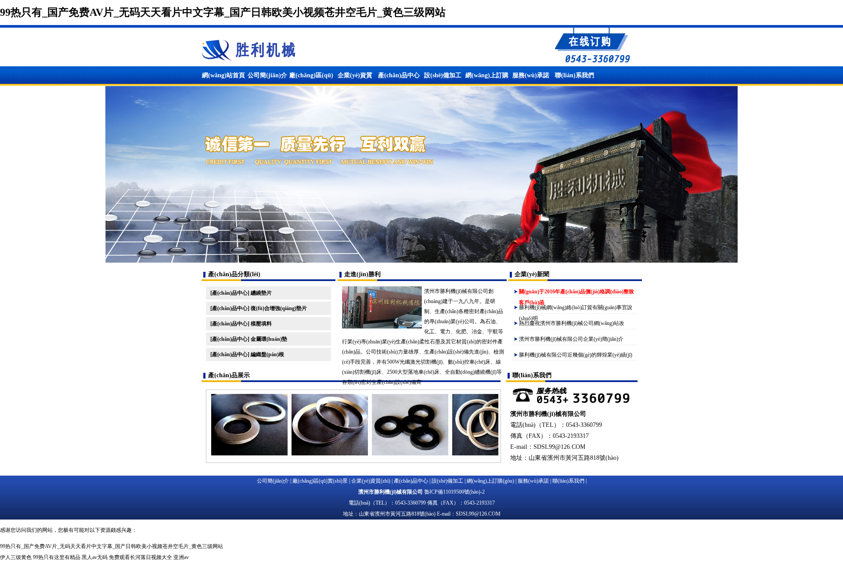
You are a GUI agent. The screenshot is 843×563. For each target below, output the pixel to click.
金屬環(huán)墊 (269, 339)
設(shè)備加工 (442, 75)
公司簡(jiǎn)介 (267, 75)
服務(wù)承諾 (530, 75)
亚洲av (181, 557)
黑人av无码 (95, 557)
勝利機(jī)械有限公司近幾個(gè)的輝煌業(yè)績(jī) (575, 355)
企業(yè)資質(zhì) (370, 481)
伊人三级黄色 (16, 557)
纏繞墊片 (261, 293)
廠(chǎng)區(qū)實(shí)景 (320, 481)
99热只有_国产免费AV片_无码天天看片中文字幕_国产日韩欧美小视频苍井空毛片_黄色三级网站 (223, 12)
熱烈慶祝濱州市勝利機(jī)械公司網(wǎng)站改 (571, 323)
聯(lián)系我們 (574, 75)
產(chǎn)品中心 (399, 75)
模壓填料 (261, 324)
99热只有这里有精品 (56, 557)
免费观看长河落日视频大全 (140, 557)
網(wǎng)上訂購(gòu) (490, 481)
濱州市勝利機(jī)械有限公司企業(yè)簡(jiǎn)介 (571, 339)
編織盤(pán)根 (267, 354)
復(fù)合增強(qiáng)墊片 (279, 308)
